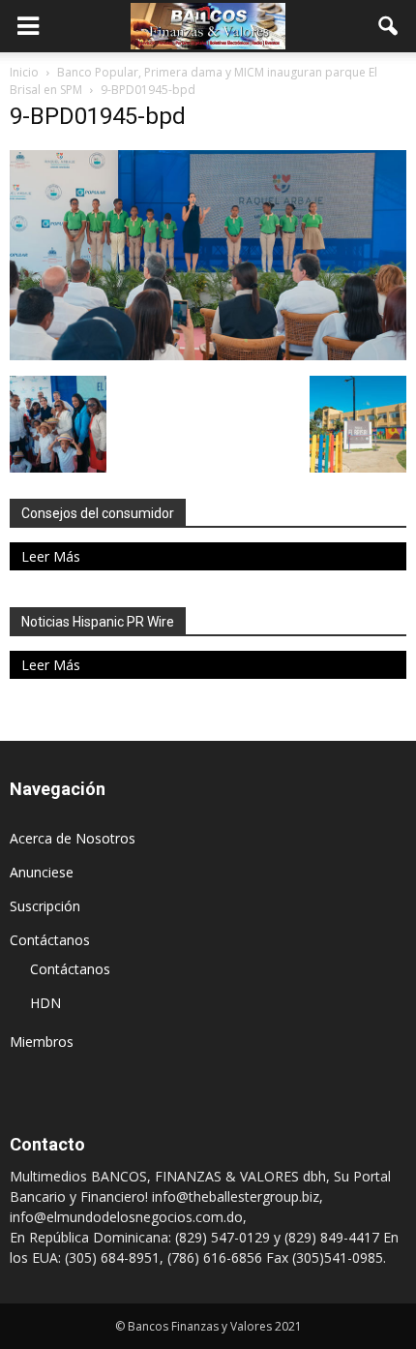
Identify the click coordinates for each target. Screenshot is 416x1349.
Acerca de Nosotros (72, 838)
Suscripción (45, 906)
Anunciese (42, 872)
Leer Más (50, 556)
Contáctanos (50, 940)
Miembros (42, 1041)
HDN (45, 1003)
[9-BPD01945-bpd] (208, 355)
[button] (389, 26)
